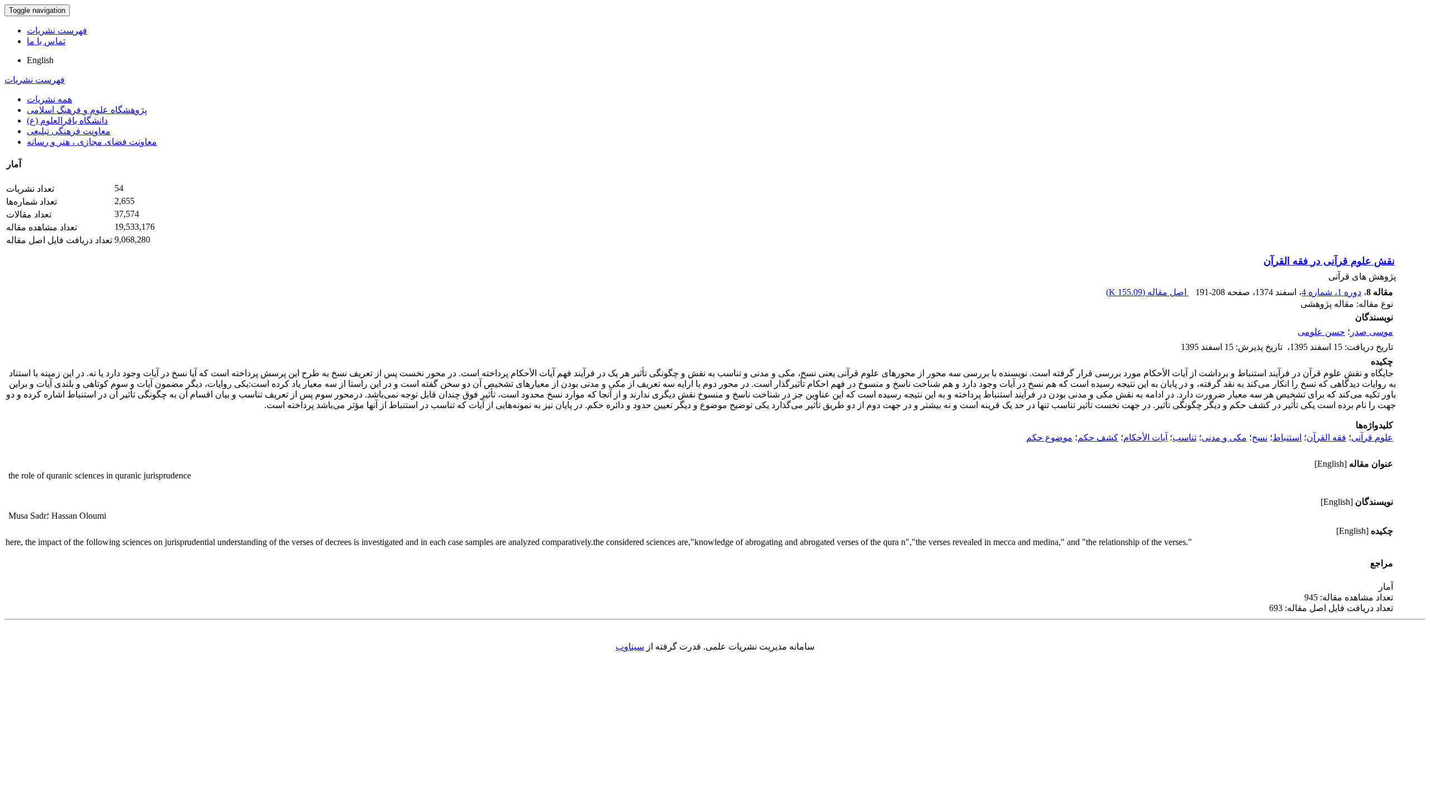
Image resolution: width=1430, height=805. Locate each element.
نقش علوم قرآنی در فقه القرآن (1329, 261)
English (40, 60)
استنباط (1287, 437)
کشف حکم (1098, 437)
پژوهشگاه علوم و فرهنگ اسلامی (87, 110)
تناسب (1184, 437)
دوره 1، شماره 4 (1331, 292)
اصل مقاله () (1147, 292)
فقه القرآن (1326, 437)
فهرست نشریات (57, 30)
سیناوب (630, 646)
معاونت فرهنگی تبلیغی (69, 131)
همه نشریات (49, 99)
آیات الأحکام (1145, 437)
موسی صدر (1371, 332)
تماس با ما (46, 41)
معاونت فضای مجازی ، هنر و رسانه (92, 141)
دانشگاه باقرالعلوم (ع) (67, 120)
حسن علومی (1321, 332)
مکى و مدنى (1224, 437)
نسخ (1259, 437)
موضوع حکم (1049, 437)
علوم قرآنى (1372, 437)
